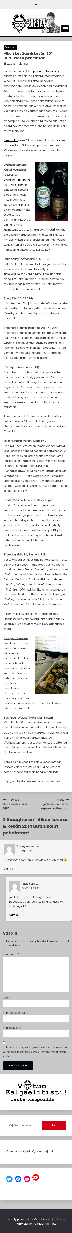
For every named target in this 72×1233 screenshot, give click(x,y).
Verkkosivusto (12, 1027)
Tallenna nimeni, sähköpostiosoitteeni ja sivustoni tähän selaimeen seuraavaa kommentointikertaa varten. (35, 1051)
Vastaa (8, 868)
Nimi (7, 997)
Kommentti (11, 954)
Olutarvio (10, 47)
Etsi (54, 1125)
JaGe (25, 63)
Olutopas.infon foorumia (41, 71)
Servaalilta (11, 140)
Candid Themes (44, 1223)
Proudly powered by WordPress (27, 1219)
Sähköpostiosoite (15, 1012)
